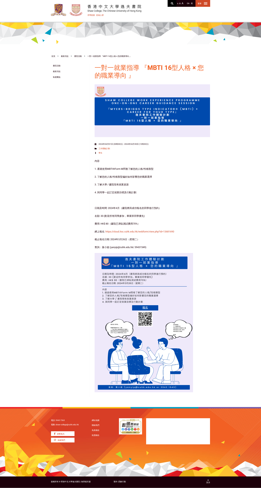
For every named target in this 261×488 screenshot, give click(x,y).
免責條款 (95, 430)
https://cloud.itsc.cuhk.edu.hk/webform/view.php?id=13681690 (139, 231)
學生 (100, 153)
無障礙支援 (86, 482)
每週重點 (56, 77)
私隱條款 (95, 435)
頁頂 (208, 482)
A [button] (177, 3)
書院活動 (78, 56)
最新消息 (65, 56)
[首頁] (76, 10)
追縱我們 (61, 440)
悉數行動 (122, 482)
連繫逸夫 (61, 434)
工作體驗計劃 (104, 148)
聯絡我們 (95, 425)
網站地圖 (95, 420)
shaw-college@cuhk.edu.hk (67, 425)
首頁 (53, 56)
